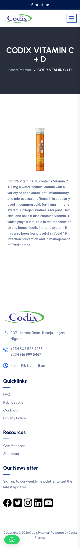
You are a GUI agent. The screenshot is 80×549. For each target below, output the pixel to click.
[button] (12, 539)
